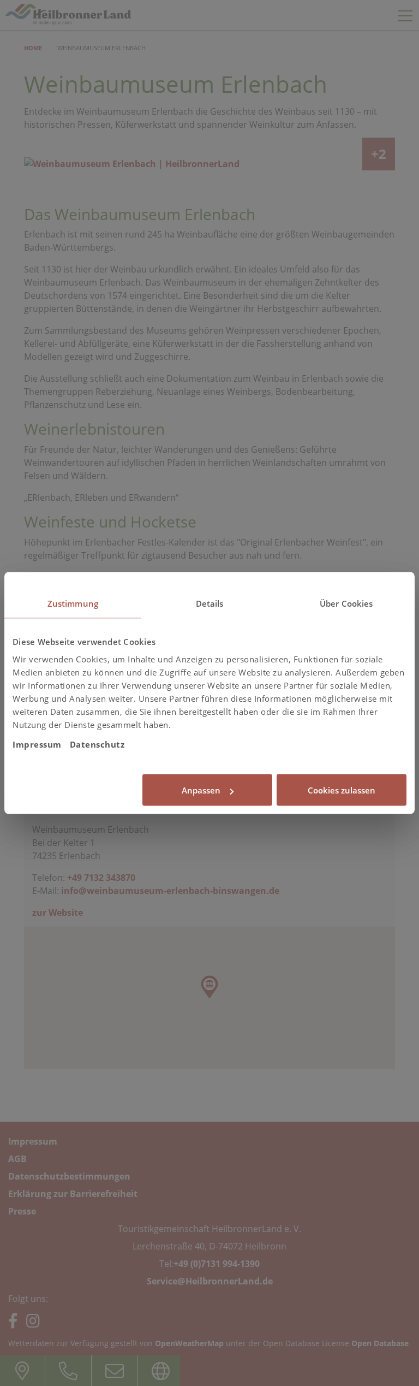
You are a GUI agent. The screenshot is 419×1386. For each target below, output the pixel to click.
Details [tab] (210, 603)
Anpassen (201, 790)
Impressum (37, 743)
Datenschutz (97, 743)
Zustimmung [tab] (72, 603)
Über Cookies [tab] (346, 603)
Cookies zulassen (341, 790)
